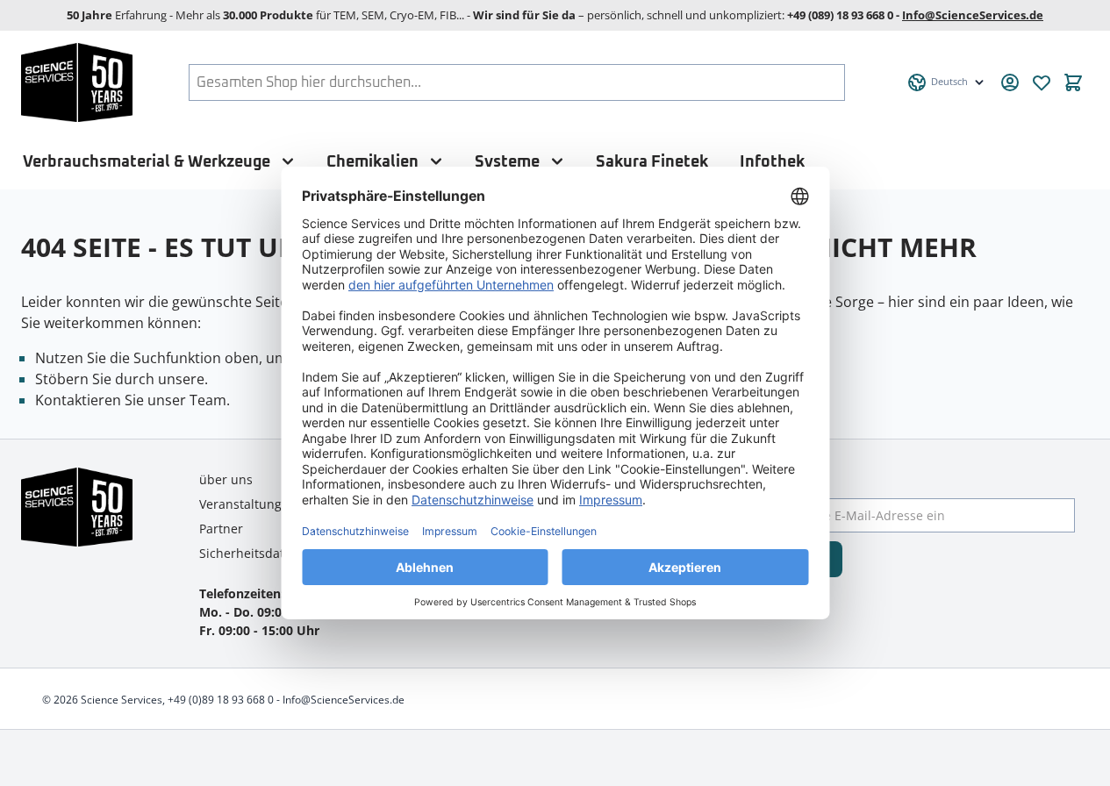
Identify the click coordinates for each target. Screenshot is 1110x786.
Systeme (507, 162)
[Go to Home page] (76, 82)
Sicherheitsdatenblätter (269, 553)
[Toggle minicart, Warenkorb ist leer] (1073, 82)
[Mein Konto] (1010, 82)
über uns (226, 479)
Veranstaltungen (248, 504)
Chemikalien (372, 162)
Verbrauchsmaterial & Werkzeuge (146, 162)
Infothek (772, 162)
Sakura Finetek (652, 162)
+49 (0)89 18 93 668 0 (221, 699)
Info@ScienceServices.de (972, 15)
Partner (221, 528)
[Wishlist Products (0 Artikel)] (1042, 82)
